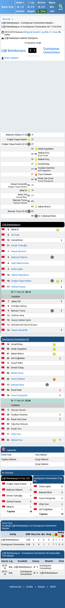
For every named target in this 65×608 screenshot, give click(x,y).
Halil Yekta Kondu (20, 263)
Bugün (31, 11)
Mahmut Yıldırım (14, 134)
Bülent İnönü (17, 373)
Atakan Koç (43, 152)
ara (61, 9)
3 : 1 (36, 567)
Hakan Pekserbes (20, 275)
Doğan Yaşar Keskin (17, 139)
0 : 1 (36, 573)
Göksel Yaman (20, 203)
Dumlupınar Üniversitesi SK (15, 339)
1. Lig (31, 2)
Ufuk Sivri (16, 434)
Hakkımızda (15, 586)
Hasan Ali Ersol (18, 251)
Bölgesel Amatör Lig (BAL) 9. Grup (41, 32)
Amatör (20, 11)
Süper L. (20, 2)
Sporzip (7, 7)
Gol (52, 11)
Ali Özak (15, 235)
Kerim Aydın (17, 269)
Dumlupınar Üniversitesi (51, 50)
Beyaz (52, 2)
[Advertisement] (32, 96)
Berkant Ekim (49, 216)
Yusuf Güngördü (45, 181)
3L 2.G (31, 7)
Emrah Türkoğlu (19, 245)
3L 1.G (20, 7)
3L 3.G (41, 7)
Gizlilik (29, 586)
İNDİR (53, 586)
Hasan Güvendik (19, 184)
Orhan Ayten (45, 486)
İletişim (41, 586)
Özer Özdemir (45, 174)
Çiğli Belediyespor (13, 50)
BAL (52, 7)
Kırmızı (42, 2)
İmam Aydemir (11, 58)
